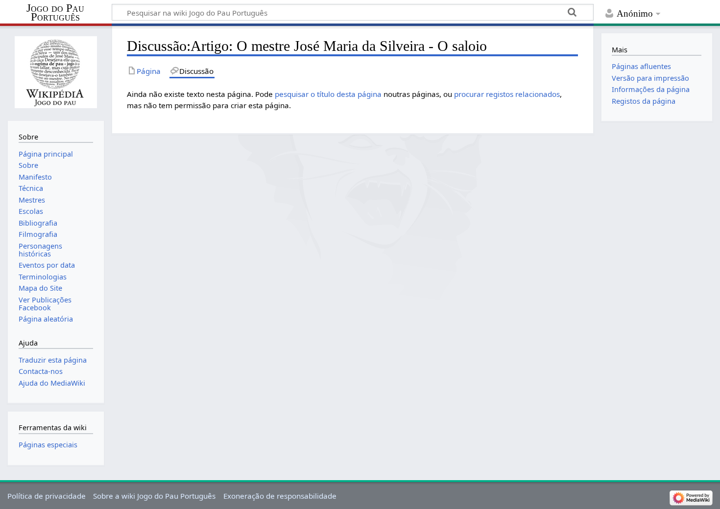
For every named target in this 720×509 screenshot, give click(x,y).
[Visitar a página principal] (55, 72)
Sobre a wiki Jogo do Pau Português (154, 496)
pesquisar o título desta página (328, 94)
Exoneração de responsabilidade (279, 496)
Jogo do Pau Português (55, 13)
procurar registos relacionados (507, 94)
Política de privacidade (46, 496)
